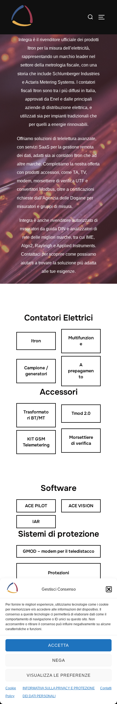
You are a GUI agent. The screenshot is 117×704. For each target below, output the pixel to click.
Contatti (106, 688)
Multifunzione (81, 341)
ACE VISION (81, 506)
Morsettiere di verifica (81, 440)
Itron (36, 341)
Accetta (58, 645)
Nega (58, 660)
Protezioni (58, 573)
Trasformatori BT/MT (36, 415)
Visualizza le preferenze (59, 675)
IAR (36, 521)
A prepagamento (81, 371)
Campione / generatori (36, 371)
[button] (109, 589)
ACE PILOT (36, 506)
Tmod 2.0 (81, 413)
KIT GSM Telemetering (36, 442)
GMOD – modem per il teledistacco (58, 551)
